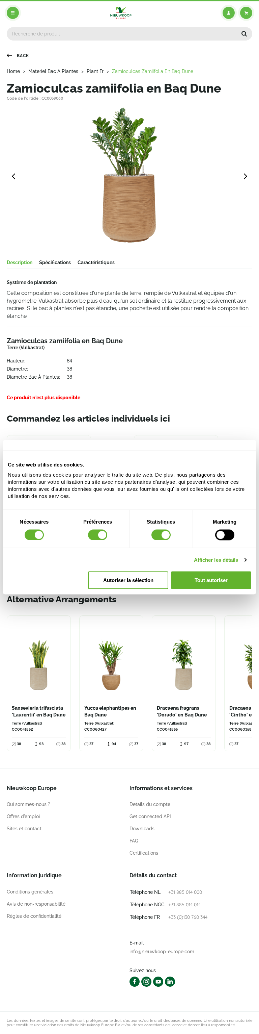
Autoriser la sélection (128, 580)
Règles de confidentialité (34, 916)
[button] (244, 33)
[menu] (13, 13)
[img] (121, 13)
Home (13, 71)
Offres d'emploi (23, 816)
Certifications (144, 853)
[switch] (97, 534)
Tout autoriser (211, 580)
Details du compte (150, 804)
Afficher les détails (216, 559)
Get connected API (150, 816)
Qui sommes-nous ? (28, 804)
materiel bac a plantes (53, 71)
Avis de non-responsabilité (36, 904)
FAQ (134, 840)
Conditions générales (30, 891)
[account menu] (229, 13)
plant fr (95, 71)
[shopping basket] (246, 13)
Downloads (142, 828)
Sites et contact (24, 828)
